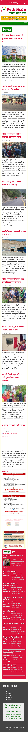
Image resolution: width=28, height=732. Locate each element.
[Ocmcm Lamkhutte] (14, 504)
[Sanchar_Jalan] (14, 522)
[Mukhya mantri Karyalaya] (14, 482)
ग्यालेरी (9, 696)
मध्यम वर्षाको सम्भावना (9, 571)
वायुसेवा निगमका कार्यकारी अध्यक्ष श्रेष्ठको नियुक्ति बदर (12, 652)
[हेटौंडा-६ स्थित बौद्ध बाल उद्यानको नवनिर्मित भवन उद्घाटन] (14, 342)
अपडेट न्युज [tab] (7, 552)
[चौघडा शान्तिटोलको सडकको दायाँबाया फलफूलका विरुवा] (14, 150)
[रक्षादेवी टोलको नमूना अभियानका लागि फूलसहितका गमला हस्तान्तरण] (14, 393)
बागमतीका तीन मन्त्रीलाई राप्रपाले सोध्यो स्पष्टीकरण (13, 598)
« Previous (4, 471)
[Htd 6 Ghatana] (14, 539)
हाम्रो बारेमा (10, 693)
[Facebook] (14, 4)
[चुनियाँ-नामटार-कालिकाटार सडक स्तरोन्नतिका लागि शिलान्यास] (14, 295)
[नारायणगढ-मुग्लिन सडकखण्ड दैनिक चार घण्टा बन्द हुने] (14, 197)
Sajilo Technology (17, 729)
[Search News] (24, 4)
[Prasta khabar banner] (14, 18)
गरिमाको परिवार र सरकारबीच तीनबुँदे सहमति (13, 557)
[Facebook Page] (4, 686)
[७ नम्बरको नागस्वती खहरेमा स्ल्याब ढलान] (14, 441)
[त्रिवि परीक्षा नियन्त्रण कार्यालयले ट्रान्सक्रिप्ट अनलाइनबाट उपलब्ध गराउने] (14, 54)
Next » (8, 471)
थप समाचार (23, 677)
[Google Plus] (21, 4)
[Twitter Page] (8, 686)
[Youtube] (15, 686)
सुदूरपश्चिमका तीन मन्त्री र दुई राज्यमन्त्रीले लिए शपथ (10, 585)
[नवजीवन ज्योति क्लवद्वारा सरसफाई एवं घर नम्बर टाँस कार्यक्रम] (14, 102)
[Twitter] (17, 4)
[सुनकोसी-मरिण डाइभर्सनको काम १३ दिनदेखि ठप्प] (14, 247)
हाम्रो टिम (10, 698)
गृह (8, 691)
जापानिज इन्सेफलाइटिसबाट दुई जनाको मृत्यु (13, 624)
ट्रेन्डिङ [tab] (13, 552)
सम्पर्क (9, 700)
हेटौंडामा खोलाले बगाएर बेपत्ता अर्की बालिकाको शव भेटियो (12, 638)
